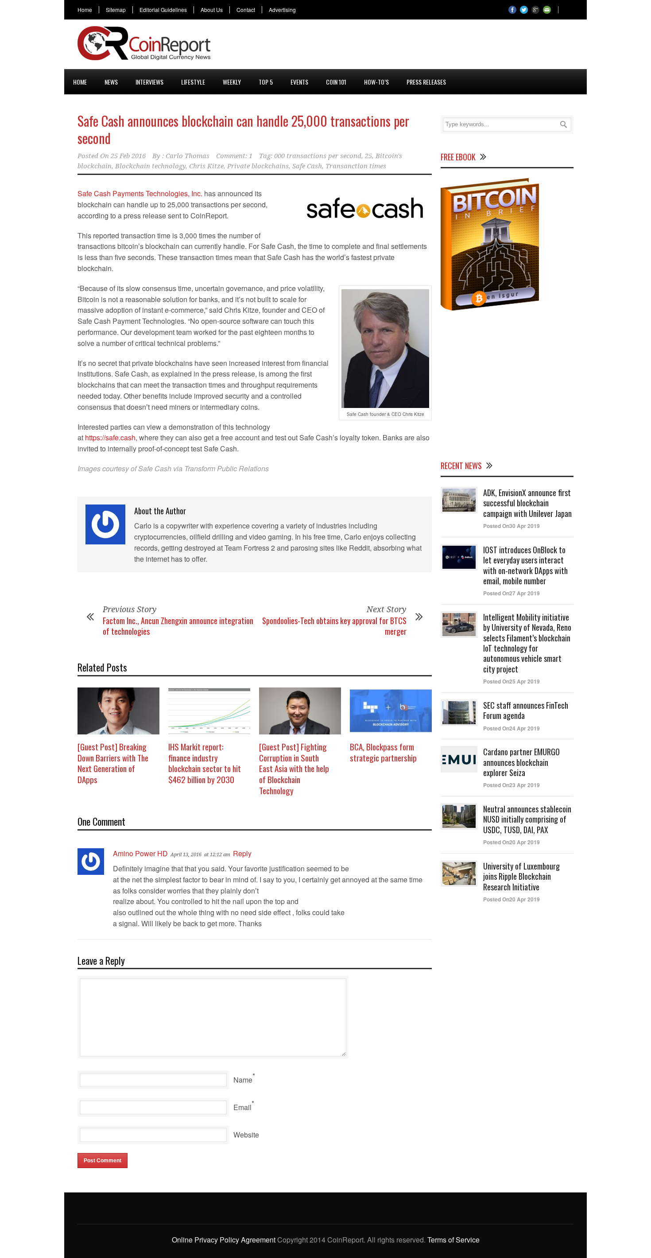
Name (242, 1080)
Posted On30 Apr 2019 (511, 526)
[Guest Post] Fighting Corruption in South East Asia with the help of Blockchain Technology (294, 768)
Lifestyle (193, 81)
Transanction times (356, 166)
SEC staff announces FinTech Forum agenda (525, 710)
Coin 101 (336, 81)
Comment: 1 (234, 156)
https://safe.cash (110, 437)
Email (242, 1107)
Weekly (232, 81)
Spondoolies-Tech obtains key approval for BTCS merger (334, 626)
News (111, 81)
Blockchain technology (150, 166)
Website (246, 1135)
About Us (212, 9)
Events (299, 81)
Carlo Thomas (187, 156)
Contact (245, 9)
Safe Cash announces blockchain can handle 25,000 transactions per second (243, 129)
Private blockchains (258, 166)
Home (85, 9)
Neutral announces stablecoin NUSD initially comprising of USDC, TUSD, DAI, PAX (527, 819)
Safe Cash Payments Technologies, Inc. (140, 193)
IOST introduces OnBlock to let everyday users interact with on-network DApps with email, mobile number (525, 565)
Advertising (282, 9)
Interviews (149, 81)
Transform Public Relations (226, 468)
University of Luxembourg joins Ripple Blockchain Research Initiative (521, 876)
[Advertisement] (412, 46)
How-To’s (376, 81)
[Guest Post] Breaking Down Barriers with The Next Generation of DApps (113, 762)
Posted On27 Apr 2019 (511, 593)
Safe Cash (307, 166)
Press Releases (426, 81)
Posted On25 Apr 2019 (511, 681)
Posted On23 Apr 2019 (511, 785)
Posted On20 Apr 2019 (511, 842)
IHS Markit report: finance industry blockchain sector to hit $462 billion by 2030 (204, 762)
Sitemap (116, 9)
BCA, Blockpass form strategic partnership (383, 752)
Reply (242, 853)
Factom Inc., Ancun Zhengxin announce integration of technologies (178, 626)
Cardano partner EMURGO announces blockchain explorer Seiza (521, 762)
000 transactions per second (317, 156)
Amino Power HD (140, 853)
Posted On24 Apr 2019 (511, 728)
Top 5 (266, 81)
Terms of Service (453, 1240)
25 (368, 156)
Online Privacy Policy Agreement (223, 1240)
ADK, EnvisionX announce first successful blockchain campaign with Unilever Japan (527, 503)
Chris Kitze (206, 166)
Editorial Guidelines (163, 9)
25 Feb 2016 (128, 156)
